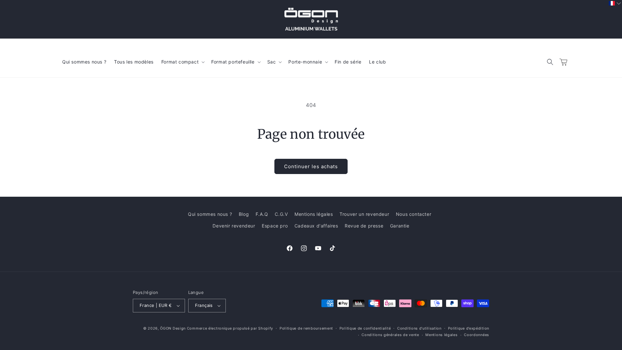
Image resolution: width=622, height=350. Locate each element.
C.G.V (281, 214)
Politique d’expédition (468, 328)
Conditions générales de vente (390, 334)
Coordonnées (476, 334)
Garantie (399, 225)
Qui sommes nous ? (210, 214)
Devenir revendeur (234, 225)
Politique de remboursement (306, 328)
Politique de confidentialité (365, 328)
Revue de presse (364, 225)
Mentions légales (313, 214)
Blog (244, 214)
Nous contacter (413, 214)
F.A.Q (262, 214)
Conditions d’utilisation (419, 328)
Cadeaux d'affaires (316, 225)
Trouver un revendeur (364, 214)
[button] (550, 62)
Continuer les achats (311, 166)
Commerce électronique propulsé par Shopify (230, 328)
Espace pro (275, 225)
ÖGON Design (173, 328)
